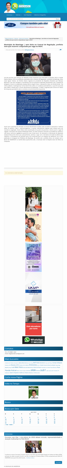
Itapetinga (58, 365)
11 (14, 419)
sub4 (52, 370)
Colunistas (10, 15)
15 (46, 419)
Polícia (21, 370)
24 (5, 423)
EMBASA (27, 365)
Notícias (18, 15)
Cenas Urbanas (57, 363)
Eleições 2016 (22, 365)
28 (38, 423)
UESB (11, 372)
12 (22, 419)
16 (54, 419)
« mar (6, 424)
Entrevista (33, 365)
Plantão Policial (10, 370)
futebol (42, 365)
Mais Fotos (19, 367)
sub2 (47, 370)
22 (46, 421)
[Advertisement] (33, 32)
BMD (38, 363)
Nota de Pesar (37, 367)
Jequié (6, 367)
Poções (24, 370)
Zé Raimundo (37, 372)
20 (30, 421)
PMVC (18, 370)
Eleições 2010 (8, 365)
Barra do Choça (29, 362)
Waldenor (31, 372)
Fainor (38, 365)
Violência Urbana (24, 372)
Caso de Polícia (48, 362)
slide (33, 370)
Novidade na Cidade (45, 367)
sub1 (43, 370)
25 (14, 423)
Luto (13, 367)
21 (38, 421)
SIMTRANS (28, 370)
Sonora (38, 370)
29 (46, 423)
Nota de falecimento (28, 367)
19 (22, 421)
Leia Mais (58, 462)
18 (14, 421)
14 (38, 419)
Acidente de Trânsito (9, 362)
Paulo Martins (53, 367)
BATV (35, 363)
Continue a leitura (30, 457)
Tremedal (56, 370)
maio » (11, 424)
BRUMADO (42, 362)
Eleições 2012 (15, 365)
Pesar (58, 367)
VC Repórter (15, 372)
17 (5, 421)
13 (30, 419)
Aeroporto (16, 362)
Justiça (9, 367)
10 (5, 419)
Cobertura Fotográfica (40, 15)
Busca (57, 19)
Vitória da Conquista (23, 38)
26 (22, 423)
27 (30, 423)
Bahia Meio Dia (22, 363)
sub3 (50, 370)
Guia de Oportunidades (49, 365)
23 (54, 421)
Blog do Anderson (9, 38)
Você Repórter (28, 15)
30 (54, 423)
